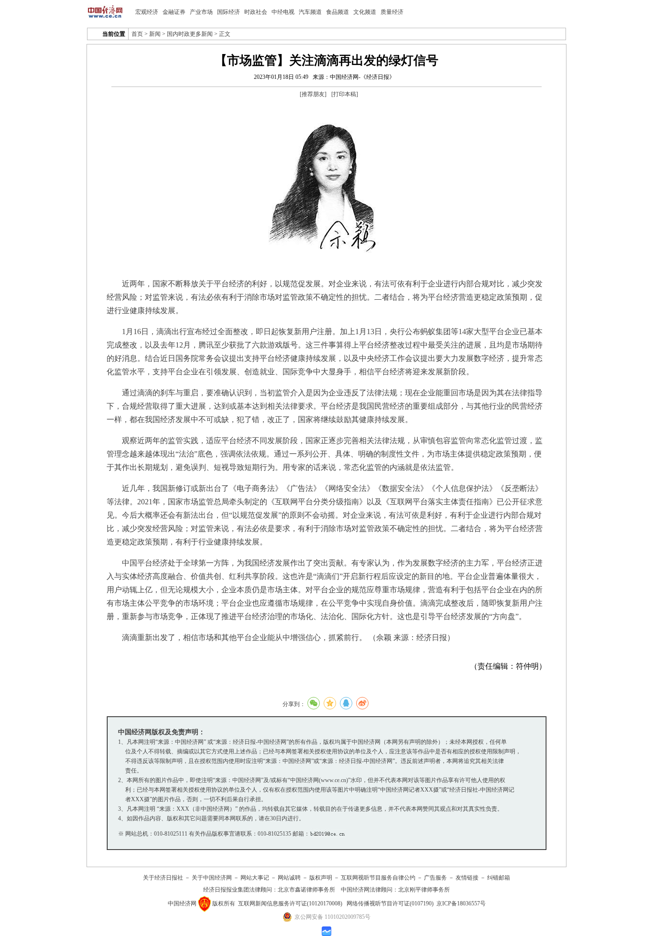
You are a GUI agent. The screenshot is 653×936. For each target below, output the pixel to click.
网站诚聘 (289, 877)
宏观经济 (146, 12)
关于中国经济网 (212, 877)
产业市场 (201, 12)
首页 (137, 34)
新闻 (155, 34)
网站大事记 (254, 877)
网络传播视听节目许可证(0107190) (390, 903)
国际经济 (228, 12)
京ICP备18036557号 (461, 903)
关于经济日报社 (163, 877)
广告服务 (435, 877)
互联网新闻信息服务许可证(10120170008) (290, 903)
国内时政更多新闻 (190, 34)
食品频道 (337, 12)
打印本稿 (344, 94)
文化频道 (364, 12)
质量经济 (392, 12)
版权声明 (320, 877)
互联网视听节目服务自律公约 (378, 877)
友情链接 (467, 877)
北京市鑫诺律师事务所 (306, 889)
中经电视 (283, 12)
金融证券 (174, 12)
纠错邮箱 (498, 877)
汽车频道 (310, 12)
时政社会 (255, 12)
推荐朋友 (313, 94)
